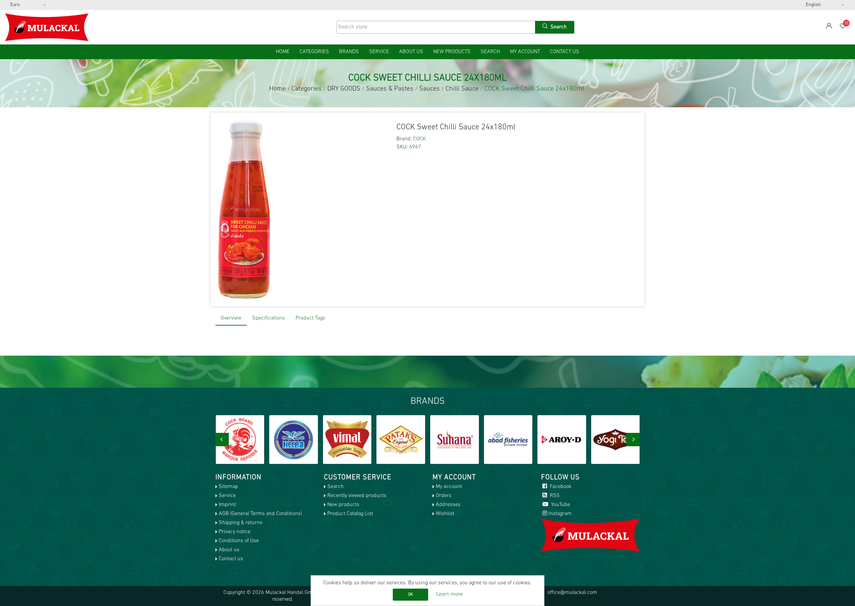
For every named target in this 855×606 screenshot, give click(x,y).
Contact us (564, 51)
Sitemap (228, 486)
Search (490, 51)
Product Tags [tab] (310, 318)
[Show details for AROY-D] (508, 439)
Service (379, 51)
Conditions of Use (239, 540)
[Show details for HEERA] (239, 439)
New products (452, 51)
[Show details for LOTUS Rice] (615, 439)
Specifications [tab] (268, 318)
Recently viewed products (356, 495)
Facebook (559, 486)
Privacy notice (234, 531)
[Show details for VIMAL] (293, 439)
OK (410, 595)
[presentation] (222, 439)
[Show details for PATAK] (347, 439)
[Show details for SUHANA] (400, 439)
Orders (444, 495)
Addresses (448, 504)
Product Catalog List (350, 513)
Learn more (449, 594)
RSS (554, 495)
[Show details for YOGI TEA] (561, 439)
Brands (349, 51)
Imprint (227, 504)
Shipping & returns (241, 522)
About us (411, 51)
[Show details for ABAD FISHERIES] (454, 439)
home (283, 51)
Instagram (560, 513)
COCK (419, 139)
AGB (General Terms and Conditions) (260, 513)
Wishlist (445, 513)
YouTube (560, 504)
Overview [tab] (231, 318)
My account (525, 51)
